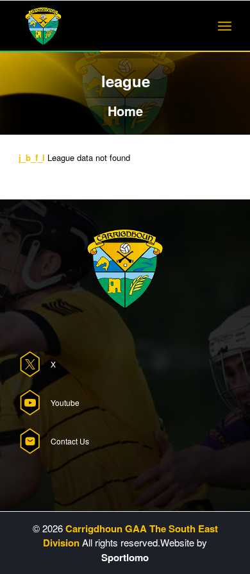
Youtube (65, 402)
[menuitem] (224, 26)
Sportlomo (125, 557)
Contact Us (70, 440)
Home (125, 110)
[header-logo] (103, 26)
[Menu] (224, 26)
